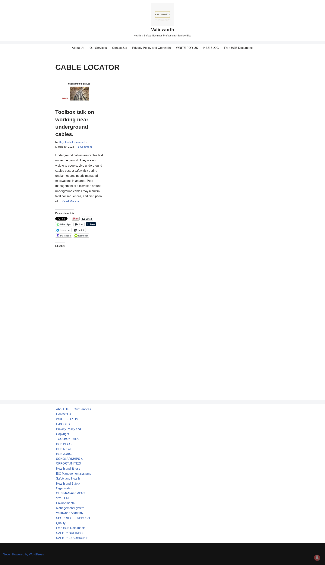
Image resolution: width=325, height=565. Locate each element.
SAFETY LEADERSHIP (72, 537)
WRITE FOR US (187, 47)
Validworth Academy (69, 512)
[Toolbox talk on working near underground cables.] (80, 91)
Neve (6, 554)
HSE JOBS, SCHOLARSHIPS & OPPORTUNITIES (69, 458)
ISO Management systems (73, 473)
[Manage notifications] (317, 558)
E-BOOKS (63, 424)
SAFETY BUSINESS (70, 533)
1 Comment (85, 146)
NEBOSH (83, 518)
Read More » (70, 201)
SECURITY (64, 518)
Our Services (98, 47)
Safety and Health (68, 478)
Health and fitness (68, 468)
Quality (60, 523)
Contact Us (119, 47)
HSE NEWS (64, 449)
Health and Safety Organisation (68, 486)
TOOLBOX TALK (67, 438)
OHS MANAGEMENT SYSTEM (70, 496)
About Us (78, 47)
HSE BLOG (211, 47)
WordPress (36, 554)
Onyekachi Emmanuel (72, 142)
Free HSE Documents (238, 47)
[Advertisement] (80, 318)
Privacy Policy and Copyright (151, 47)
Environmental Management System (70, 506)
